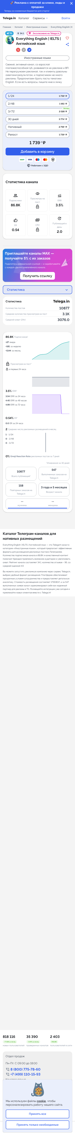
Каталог (23, 18)
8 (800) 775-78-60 (25, 1069)
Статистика (16, 289)
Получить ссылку (37, 276)
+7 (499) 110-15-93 (25, 1074)
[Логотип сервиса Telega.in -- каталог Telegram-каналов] (9, 18)
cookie (41, 1101)
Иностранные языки (36, 27)
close (71, 3)
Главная (7, 27)
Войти (66, 18)
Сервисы (39, 18)
